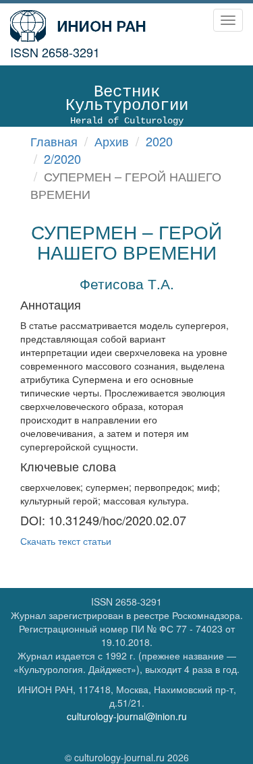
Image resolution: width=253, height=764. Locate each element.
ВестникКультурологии (126, 104)
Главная (54, 141)
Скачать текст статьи (65, 541)
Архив (111, 141)
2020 (159, 141)
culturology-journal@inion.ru (127, 716)
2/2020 (62, 158)
